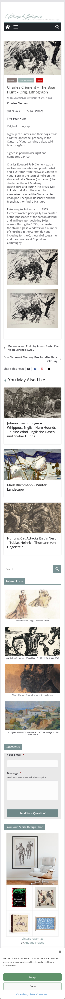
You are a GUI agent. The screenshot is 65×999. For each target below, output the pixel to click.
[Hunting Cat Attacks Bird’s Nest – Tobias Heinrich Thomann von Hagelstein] (32, 517)
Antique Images (34, 942)
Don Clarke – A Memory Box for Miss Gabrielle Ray (30, 359)
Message (14, 773)
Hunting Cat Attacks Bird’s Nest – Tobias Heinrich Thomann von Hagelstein (31, 542)
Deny (33, 986)
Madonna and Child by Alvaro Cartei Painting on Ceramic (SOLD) (34, 348)
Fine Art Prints (26, 80)
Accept (32, 977)
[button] (60, 951)
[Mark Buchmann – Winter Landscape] (32, 464)
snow (27, 97)
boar (12, 97)
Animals (11, 80)
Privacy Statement (38, 994)
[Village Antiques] (32, 17)
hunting (19, 97)
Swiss (39, 80)
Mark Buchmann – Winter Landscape (26, 487)
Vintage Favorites (32, 938)
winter (33, 97)
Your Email (15, 755)
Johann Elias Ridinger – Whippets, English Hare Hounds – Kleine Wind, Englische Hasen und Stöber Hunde (31, 429)
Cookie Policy (22, 994)
